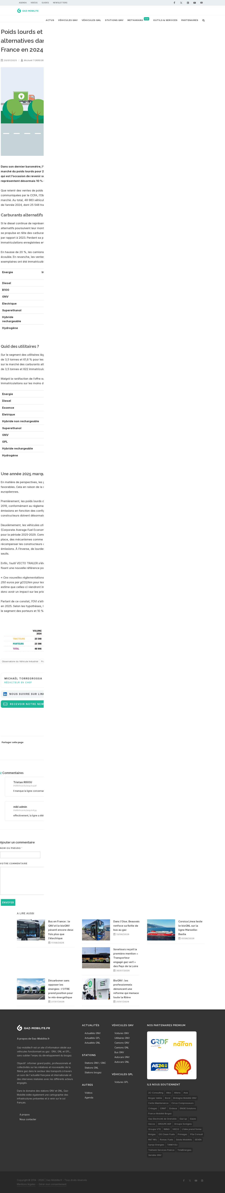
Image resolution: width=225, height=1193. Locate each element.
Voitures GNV (121, 1033)
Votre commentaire (13, 863)
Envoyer (8, 902)
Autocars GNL (121, 1061)
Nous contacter (28, 1119)
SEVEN (198, 1139)
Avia (185, 1092)
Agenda (23, 3)
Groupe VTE (154, 1129)
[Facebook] (174, 3)
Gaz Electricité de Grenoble (162, 1118)
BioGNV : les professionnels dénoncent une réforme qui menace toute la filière (126, 989)
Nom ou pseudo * (11, 848)
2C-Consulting (155, 1092)
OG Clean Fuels (167, 1134)
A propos (25, 1114)
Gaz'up (183, 1118)
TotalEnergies (184, 1150)
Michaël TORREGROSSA (37, 60)
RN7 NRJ (152, 1139)
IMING (167, 1129)
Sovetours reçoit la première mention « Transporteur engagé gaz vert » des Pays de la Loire (125, 958)
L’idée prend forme (191, 1129)
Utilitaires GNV (122, 1038)
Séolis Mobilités (184, 1139)
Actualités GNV (93, 1033)
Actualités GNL (92, 1042)
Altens (177, 1092)
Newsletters (60, 3)
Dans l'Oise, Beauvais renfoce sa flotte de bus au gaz (126, 925)
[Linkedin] (188, 3)
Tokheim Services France (161, 1150)
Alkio (168, 1092)
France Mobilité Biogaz (160, 1113)
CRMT (163, 1108)
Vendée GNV (154, 1155)
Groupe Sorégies (183, 1124)
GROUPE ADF (164, 1124)
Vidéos (34, 3)
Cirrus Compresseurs (182, 1103)
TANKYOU (172, 1144)
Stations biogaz (93, 1072)
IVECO (176, 1129)
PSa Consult (196, 1134)
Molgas (152, 1134)
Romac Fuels (166, 1139)
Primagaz (182, 1134)
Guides (45, 3)
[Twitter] (181, 3)
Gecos (151, 1124)
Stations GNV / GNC (95, 1062)
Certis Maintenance (158, 1103)
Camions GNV (121, 1042)
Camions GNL (121, 1047)
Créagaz (152, 1108)
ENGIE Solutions (188, 1108)
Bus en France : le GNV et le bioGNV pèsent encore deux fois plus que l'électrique (60, 930)
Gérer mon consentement (52, 1184)
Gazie (193, 1118)
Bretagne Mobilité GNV (185, 1098)
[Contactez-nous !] (201, 3)
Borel (167, 1098)
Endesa (173, 1108)
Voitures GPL (121, 1082)
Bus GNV (119, 1052)
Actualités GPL (92, 1038)
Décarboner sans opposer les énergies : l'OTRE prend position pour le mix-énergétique (60, 989)
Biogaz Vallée (155, 1098)
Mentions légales (26, 1184)
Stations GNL (91, 1067)
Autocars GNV (122, 1057)
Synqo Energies (156, 1144)
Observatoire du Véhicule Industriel (20, 661)
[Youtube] (194, 3)
